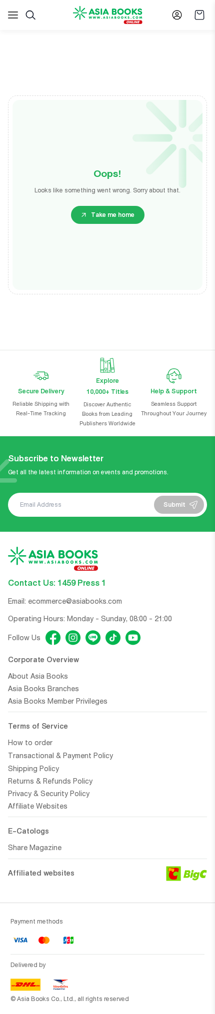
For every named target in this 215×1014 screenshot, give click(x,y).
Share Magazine (35, 848)
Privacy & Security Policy (49, 794)
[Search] (31, 15)
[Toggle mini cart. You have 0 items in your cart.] (199, 14)
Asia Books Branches (43, 689)
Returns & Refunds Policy (50, 781)
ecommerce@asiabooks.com (75, 601)
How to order (30, 743)
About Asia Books (38, 676)
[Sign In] (177, 14)
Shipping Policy (33, 769)
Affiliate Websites (38, 806)
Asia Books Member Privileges (58, 701)
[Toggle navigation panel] (13, 15)
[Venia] (107, 15)
